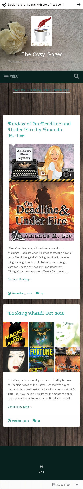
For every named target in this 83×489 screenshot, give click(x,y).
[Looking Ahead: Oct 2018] (41, 347)
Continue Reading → (20, 279)
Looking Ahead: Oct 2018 (36, 313)
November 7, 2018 (22, 293)
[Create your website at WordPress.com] (41, 4)
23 (41, 293)
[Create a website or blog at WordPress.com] (41, 467)
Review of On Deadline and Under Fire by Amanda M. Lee (39, 129)
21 (39, 421)
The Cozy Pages (41, 54)
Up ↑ (41, 471)
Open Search (75, 76)
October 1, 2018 (20, 421)
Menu (14, 76)
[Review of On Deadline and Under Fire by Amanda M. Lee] (41, 192)
